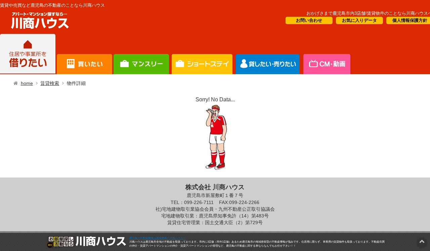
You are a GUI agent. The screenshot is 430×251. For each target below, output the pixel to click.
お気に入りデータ (359, 20)
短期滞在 (141, 54)
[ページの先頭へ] (422, 241)
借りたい (27, 54)
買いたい (84, 54)
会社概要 (326, 54)
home (27, 83)
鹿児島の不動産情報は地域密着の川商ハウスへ (157, 238)
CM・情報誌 (268, 54)
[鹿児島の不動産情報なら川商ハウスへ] (38, 30)
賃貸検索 (49, 83)
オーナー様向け (202, 54)
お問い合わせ (309, 20)
